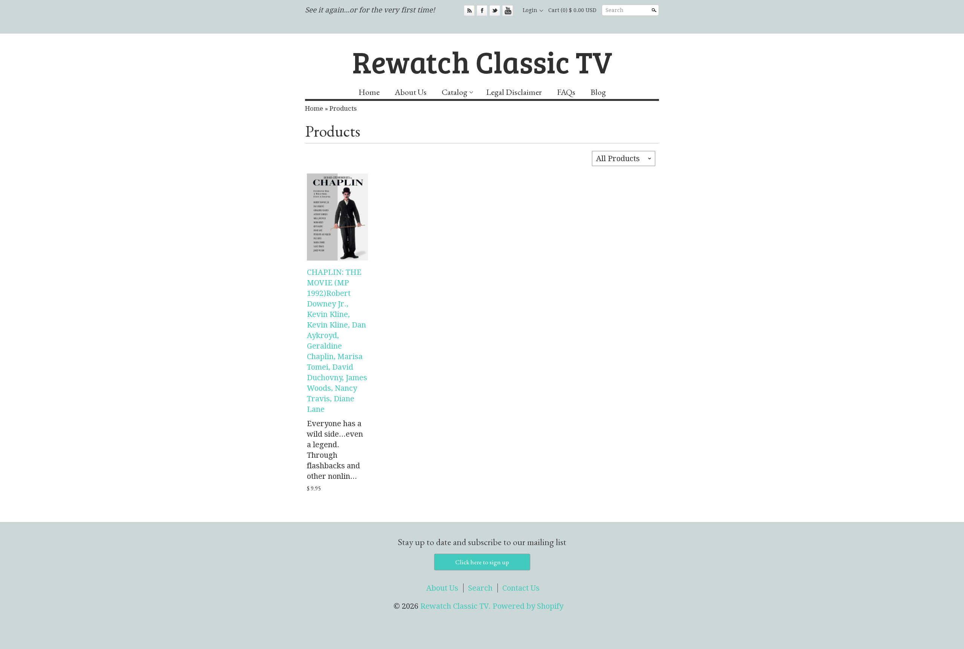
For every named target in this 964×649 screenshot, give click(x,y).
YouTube (507, 10)
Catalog (454, 92)
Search (615, 10)
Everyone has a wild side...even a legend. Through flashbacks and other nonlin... (335, 450)
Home (369, 92)
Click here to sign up (482, 562)
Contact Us (521, 588)
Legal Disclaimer (514, 92)
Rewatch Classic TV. (456, 606)
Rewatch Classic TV (482, 61)
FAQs (566, 92)
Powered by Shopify (528, 606)
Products (343, 108)
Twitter (495, 10)
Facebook (482, 10)
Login (530, 10)
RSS (469, 10)
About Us (411, 92)
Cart (572, 10)
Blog (598, 92)
